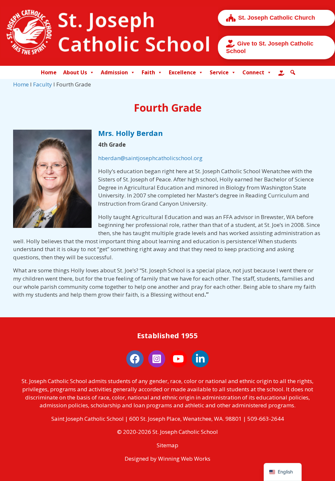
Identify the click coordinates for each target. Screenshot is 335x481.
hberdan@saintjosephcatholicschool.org (150, 158)
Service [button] (219, 72)
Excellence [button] (182, 72)
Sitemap (167, 445)
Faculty (42, 84)
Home (49, 72)
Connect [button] (253, 72)
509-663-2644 (265, 418)
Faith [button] (148, 72)
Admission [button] (114, 72)
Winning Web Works (184, 458)
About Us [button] (75, 72)
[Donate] (281, 72)
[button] (293, 72)
